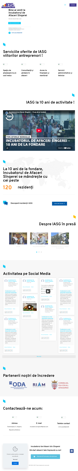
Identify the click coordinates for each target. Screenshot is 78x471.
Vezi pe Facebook (8, 308)
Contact (73, 5)
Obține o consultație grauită (14, 23)
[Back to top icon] (70, 467)
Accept (15, 463)
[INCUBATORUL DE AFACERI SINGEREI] (8, 5)
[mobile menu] (65, 5)
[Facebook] (72, 451)
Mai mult (15, 459)
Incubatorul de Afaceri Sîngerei (12, 280)
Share (14, 308)
